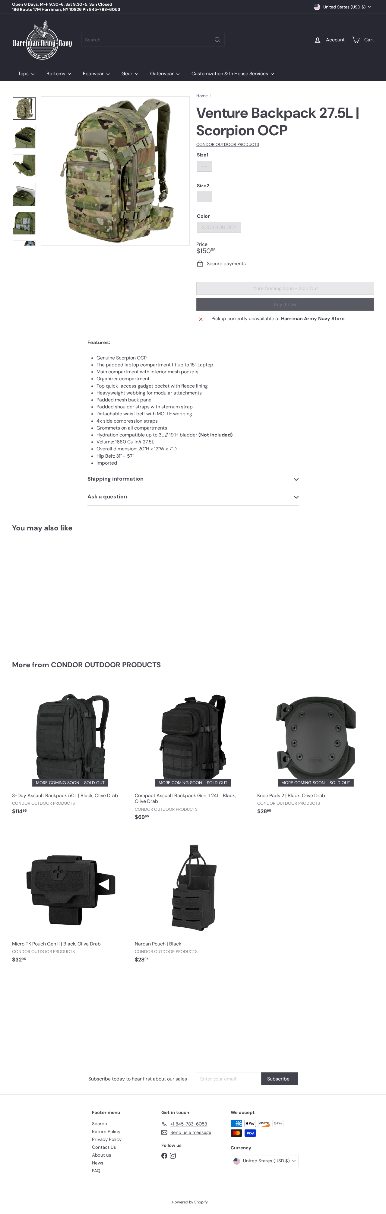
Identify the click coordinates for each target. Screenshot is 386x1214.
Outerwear (162, 73)
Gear (128, 73)
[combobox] (153, 40)
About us (101, 1155)
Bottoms (56, 73)
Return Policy (106, 1132)
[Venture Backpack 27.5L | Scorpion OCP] (39, 592)
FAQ (96, 1171)
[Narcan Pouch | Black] (193, 899)
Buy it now (285, 304)
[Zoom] (115, 171)
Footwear (94, 73)
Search (99, 1124)
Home (202, 95)
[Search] (217, 40)
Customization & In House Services (230, 73)
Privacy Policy (107, 1139)
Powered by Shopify (190, 1202)
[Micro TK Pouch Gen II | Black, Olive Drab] (70, 899)
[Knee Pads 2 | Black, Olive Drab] (315, 751)
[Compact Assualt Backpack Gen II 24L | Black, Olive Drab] (193, 754)
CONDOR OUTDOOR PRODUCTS (106, 664)
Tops (24, 73)
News (97, 1163)
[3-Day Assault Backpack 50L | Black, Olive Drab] (70, 751)
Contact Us (104, 1147)
